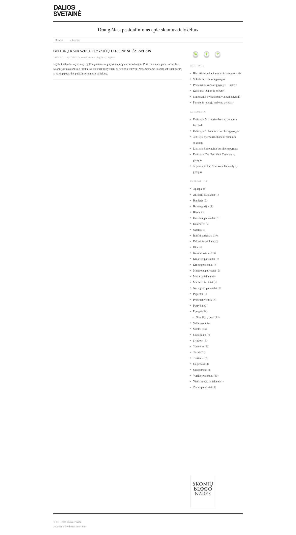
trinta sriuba (231, 446)
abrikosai (194, 398)
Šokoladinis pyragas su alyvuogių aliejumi (216, 96)
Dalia (72, 57)
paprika (233, 430)
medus (233, 425)
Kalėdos (225, 419)
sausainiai (223, 441)
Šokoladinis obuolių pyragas (209, 79)
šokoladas (221, 461)
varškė (229, 456)
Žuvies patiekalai (202, 387)
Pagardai (101, 57)
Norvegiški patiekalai (205, 288)
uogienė (205, 451)
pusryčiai (210, 436)
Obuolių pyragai (205, 317)
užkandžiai (200, 456)
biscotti (194, 408)
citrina (196, 413)
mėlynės (205, 430)
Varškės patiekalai (203, 375)
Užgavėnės (217, 451)
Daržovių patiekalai (204, 218)
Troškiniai (198, 358)
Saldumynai (200, 323)
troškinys (195, 451)
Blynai (197, 212)
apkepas (220, 398)
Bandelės (198, 200)
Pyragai (197, 311)
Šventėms (198, 346)
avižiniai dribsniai (200, 403)
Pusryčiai (198, 305)
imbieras (197, 418)
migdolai (194, 430)
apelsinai (212, 397)
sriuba (210, 446)
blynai (203, 408)
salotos (209, 441)
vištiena (205, 462)
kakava (211, 418)
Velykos (194, 462)
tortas (219, 446)
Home (66, 39)
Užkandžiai (199, 370)
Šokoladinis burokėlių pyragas (222, 131)
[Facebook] (206, 53)
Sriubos (197, 340)
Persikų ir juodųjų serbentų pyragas (213, 102)
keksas (196, 424)
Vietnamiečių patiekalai (206, 381)
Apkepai (198, 189)
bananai (228, 403)
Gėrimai (197, 229)
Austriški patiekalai (204, 194)
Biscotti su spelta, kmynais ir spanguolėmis (217, 73)
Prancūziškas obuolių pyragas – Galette (215, 85)
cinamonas (229, 407)
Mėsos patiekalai (202, 276)
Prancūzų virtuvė (202, 300)
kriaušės (224, 425)
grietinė (210, 413)
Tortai (196, 352)
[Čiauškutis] (217, 53)
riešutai (196, 441)
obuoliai (219, 429)
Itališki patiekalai (202, 235)
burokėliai (212, 408)
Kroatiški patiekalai (204, 259)
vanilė (216, 456)
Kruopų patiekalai (203, 264)
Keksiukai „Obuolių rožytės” (209, 91)
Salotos (197, 329)
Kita (195, 247)
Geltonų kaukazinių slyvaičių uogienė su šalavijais (102, 51)
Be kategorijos (201, 206)
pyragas (227, 435)
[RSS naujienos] (195, 53)
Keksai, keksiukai (203, 241)
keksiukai (210, 424)
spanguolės (197, 446)
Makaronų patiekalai (204, 270)
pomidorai (196, 436)
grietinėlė (226, 413)
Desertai (197, 224)
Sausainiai (199, 335)
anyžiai (203, 398)
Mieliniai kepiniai (203, 282)
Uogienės (111, 57)
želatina (236, 462)
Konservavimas (88, 57)
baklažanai (217, 402)
